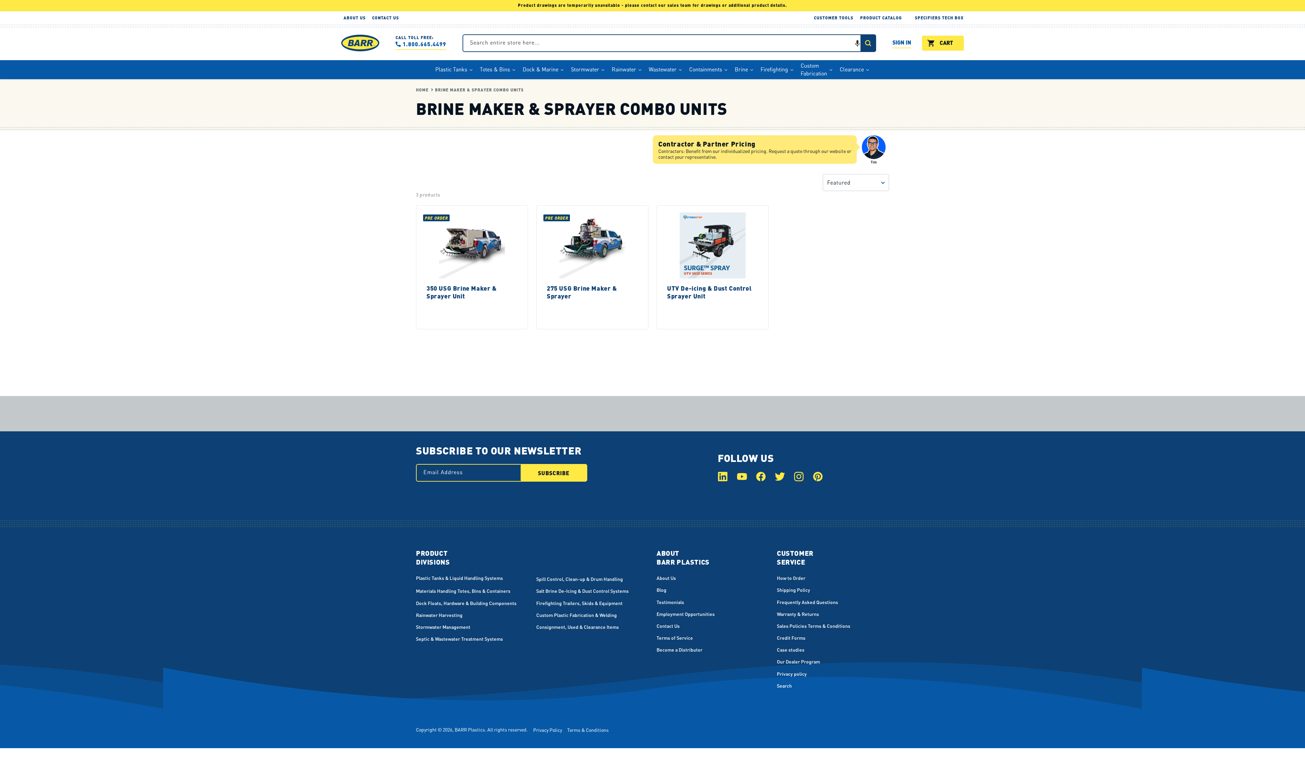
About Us (666, 578)
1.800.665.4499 (424, 44)
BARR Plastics (470, 729)
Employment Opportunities (686, 614)
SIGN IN (901, 43)
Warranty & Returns (798, 614)
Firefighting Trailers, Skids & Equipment (579, 603)
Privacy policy (792, 674)
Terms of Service (675, 638)
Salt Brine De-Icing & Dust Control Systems (582, 591)
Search (784, 686)
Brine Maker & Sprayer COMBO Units (479, 89)
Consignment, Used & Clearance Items (577, 627)
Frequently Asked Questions (807, 602)
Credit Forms (791, 638)
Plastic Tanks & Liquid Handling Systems (459, 578)
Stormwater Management (443, 627)
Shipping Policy (793, 590)
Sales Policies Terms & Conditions (813, 626)
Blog (661, 590)
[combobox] (669, 43)
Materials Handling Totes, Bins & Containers (463, 591)
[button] (857, 43)
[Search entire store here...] (867, 43)
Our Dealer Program (798, 661)
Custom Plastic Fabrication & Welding (576, 615)
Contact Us (668, 626)
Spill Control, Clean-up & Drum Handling (579, 579)
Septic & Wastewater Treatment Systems (459, 639)
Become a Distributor (679, 650)
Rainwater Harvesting (439, 615)
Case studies (790, 650)
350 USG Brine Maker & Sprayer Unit (462, 292)
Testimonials (670, 602)
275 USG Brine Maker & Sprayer (582, 292)
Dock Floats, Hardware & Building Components (466, 603)
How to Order (791, 578)
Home (422, 89)
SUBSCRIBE (554, 473)
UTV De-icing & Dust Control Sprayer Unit (709, 292)
